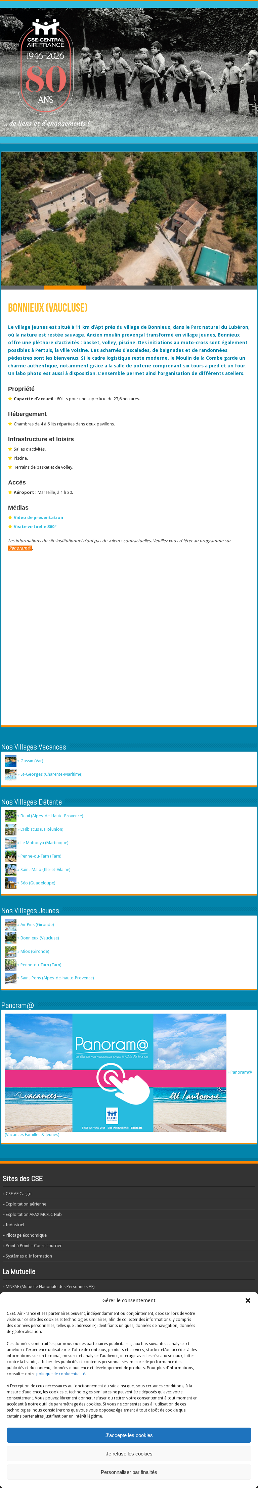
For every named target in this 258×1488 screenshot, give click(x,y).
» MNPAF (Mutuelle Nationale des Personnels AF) (49, 1286)
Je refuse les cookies (129, 1453)
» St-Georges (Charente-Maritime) (49, 774)
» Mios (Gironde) (32, 951)
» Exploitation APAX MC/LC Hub (32, 1214)
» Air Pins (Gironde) (35, 924)
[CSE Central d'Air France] (129, 71)
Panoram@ (20, 548)
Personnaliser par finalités (129, 1472)
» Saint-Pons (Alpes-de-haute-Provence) (55, 977)
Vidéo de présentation (38, 517)
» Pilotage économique (25, 1235)
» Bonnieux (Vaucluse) (37, 937)
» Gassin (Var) (29, 760)
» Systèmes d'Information (27, 1256)
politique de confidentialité (60, 1374)
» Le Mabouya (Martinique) (42, 842)
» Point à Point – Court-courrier (32, 1245)
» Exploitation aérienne (24, 1204)
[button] (248, 1300)
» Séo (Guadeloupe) (35, 882)
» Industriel (13, 1224)
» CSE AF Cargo (17, 1193)
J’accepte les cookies (129, 1435)
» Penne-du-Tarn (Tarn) (38, 856)
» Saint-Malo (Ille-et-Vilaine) (43, 869)
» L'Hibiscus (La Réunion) (39, 829)
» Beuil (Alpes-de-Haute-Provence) (49, 815)
